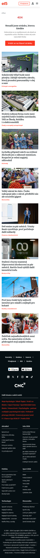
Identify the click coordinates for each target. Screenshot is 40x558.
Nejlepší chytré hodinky (9, 516)
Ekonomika (27, 501)
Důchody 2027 (27, 516)
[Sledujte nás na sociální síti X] (13, 377)
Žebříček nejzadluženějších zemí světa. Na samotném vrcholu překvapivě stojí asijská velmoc (18, 339)
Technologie (6, 501)
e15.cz (4, 13)
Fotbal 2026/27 (27, 478)
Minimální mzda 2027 (29, 519)
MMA (24, 475)
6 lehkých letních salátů (30, 462)
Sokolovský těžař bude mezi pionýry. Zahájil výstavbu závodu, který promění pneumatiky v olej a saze (18, 79)
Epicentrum (5, 432)
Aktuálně (5, 426)
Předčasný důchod (28, 507)
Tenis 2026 (26, 484)
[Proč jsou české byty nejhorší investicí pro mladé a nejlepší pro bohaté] (20, 287)
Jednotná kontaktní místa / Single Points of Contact (19, 550)
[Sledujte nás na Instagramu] (22, 377)
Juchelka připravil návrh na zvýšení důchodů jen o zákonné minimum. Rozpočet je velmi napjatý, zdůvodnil (19, 156)
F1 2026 (25, 487)
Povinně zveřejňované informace (24, 553)
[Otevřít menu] (37, 3)
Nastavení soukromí (12, 548)
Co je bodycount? (7, 451)
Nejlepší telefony (7, 510)
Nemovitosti (13, 408)
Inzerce (28, 357)
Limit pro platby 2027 (29, 513)
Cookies (32, 545)
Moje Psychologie (8, 401)
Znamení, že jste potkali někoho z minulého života (30, 439)
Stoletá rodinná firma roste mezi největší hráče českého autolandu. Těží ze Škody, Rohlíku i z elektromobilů (19, 118)
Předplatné (12, 361)
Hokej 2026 (26, 481)
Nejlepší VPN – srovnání (9, 519)
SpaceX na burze (7, 507)
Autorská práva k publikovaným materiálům (19, 540)
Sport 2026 (27, 469)
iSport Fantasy (13, 405)
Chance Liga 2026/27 (12, 418)
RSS (21, 361)
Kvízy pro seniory (7, 445)
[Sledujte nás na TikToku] (31, 377)
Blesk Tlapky (20, 401)
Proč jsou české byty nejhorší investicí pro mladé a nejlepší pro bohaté (18, 303)
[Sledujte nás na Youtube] (27, 377)
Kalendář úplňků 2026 (8, 448)
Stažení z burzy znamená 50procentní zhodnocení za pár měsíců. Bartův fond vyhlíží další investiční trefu (18, 266)
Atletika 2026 (27, 489)
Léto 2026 (26, 426)
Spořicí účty (26, 510)
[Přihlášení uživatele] (33, 3)
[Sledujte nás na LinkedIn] (8, 377)
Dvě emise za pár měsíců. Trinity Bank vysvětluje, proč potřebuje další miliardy (18, 229)
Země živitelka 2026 (29, 522)
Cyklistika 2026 (27, 492)
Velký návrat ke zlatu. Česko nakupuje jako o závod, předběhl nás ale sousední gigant (20, 194)
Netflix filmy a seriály (8, 522)
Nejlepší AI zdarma (7, 513)
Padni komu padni (7, 488)
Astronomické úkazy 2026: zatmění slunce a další (30, 446)
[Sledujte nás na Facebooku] (17, 377)
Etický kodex (9, 553)
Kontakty (8, 357)
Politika (5, 469)
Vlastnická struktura (26, 548)
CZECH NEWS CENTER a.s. (28, 530)
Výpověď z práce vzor (8, 491)
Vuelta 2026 (25, 418)
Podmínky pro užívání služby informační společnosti (19, 542)
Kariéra (29, 361)
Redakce (19, 357)
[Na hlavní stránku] (4, 3)
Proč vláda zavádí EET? (9, 485)
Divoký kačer (6, 494)
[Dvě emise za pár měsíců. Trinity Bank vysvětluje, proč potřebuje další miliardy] (20, 213)
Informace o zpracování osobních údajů (16, 545)
